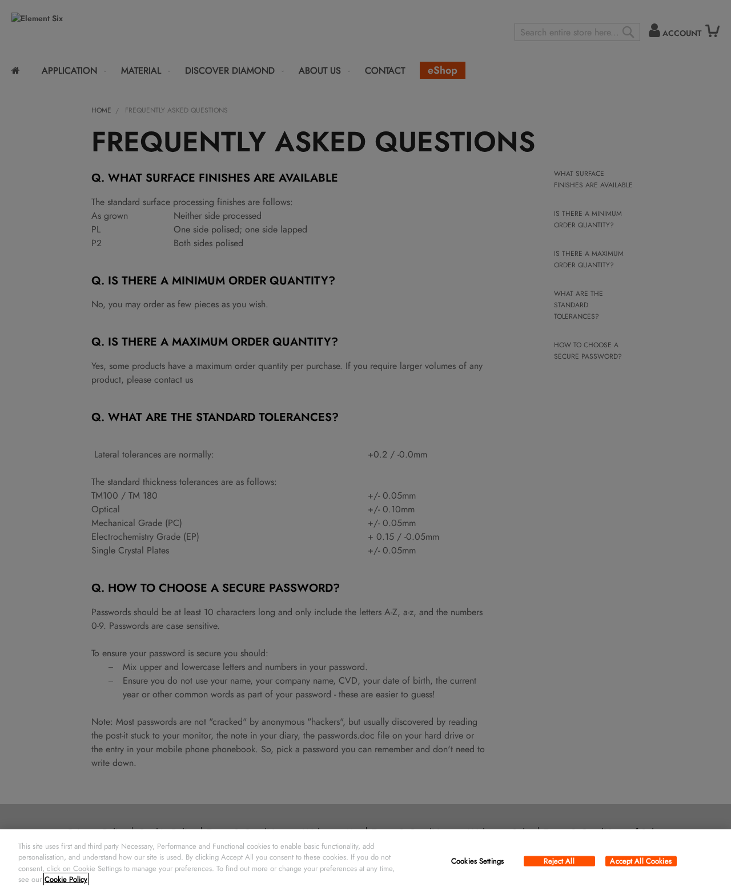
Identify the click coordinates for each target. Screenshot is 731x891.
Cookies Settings (477, 861)
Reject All (559, 861)
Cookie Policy (66, 879)
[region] (365, 860)
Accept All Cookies (640, 861)
